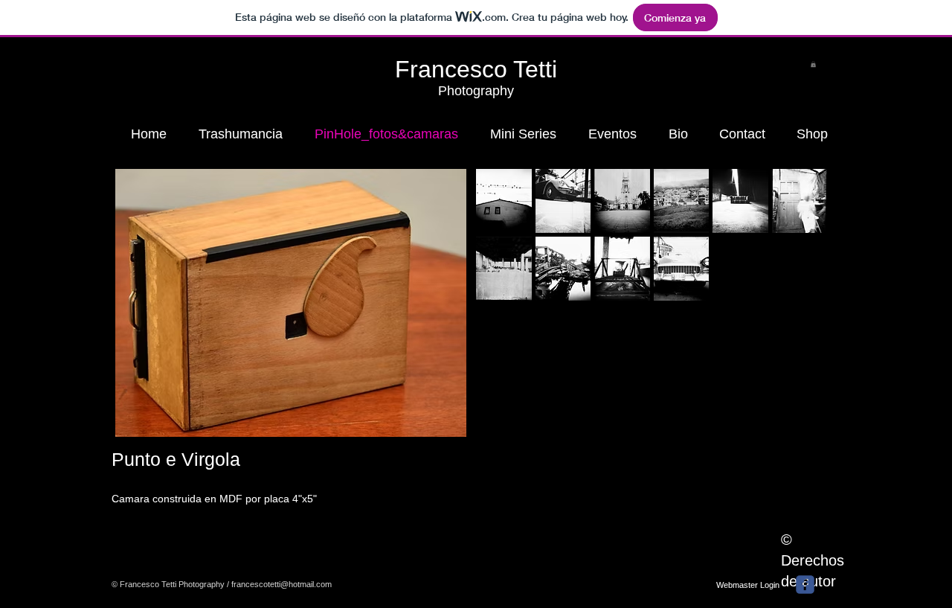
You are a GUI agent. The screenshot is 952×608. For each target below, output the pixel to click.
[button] (813, 64)
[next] (795, 247)
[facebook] (805, 584)
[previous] (507, 247)
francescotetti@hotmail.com (281, 584)
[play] (796, 288)
